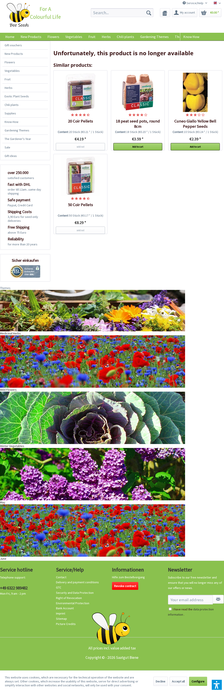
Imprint (60, 613)
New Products (14, 54)
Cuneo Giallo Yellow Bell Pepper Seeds (195, 124)
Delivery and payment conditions (77, 582)
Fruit (7, 79)
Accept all (178, 681)
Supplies (10, 113)
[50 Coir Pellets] (80, 176)
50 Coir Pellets (80, 204)
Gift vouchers (13, 45)
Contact (61, 577)
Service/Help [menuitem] (195, 3)
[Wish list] (165, 12)
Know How (191, 36)
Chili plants (12, 105)
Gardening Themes (17, 130)
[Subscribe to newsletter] (218, 599)
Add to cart (137, 146)
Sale (7, 147)
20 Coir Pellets (80, 121)
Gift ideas (11, 156)
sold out (80, 146)
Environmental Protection (72, 603)
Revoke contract (125, 586)
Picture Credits (66, 624)
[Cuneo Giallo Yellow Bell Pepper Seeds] (195, 92)
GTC (58, 587)
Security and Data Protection (75, 593)
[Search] (148, 12)
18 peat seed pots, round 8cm (138, 124)
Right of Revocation (69, 598)
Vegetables (12, 71)
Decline (160, 681)
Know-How (11, 122)
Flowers (10, 62)
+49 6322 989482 (14, 587)
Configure (198, 681)
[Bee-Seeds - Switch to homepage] (18, 15)
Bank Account (65, 608)
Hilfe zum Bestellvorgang (128, 577)
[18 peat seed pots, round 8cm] (138, 92)
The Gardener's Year (18, 139)
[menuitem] (122, 12)
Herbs (8, 88)
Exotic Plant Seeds (17, 96)
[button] (217, 685)
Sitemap (61, 619)
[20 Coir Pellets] (80, 92)
